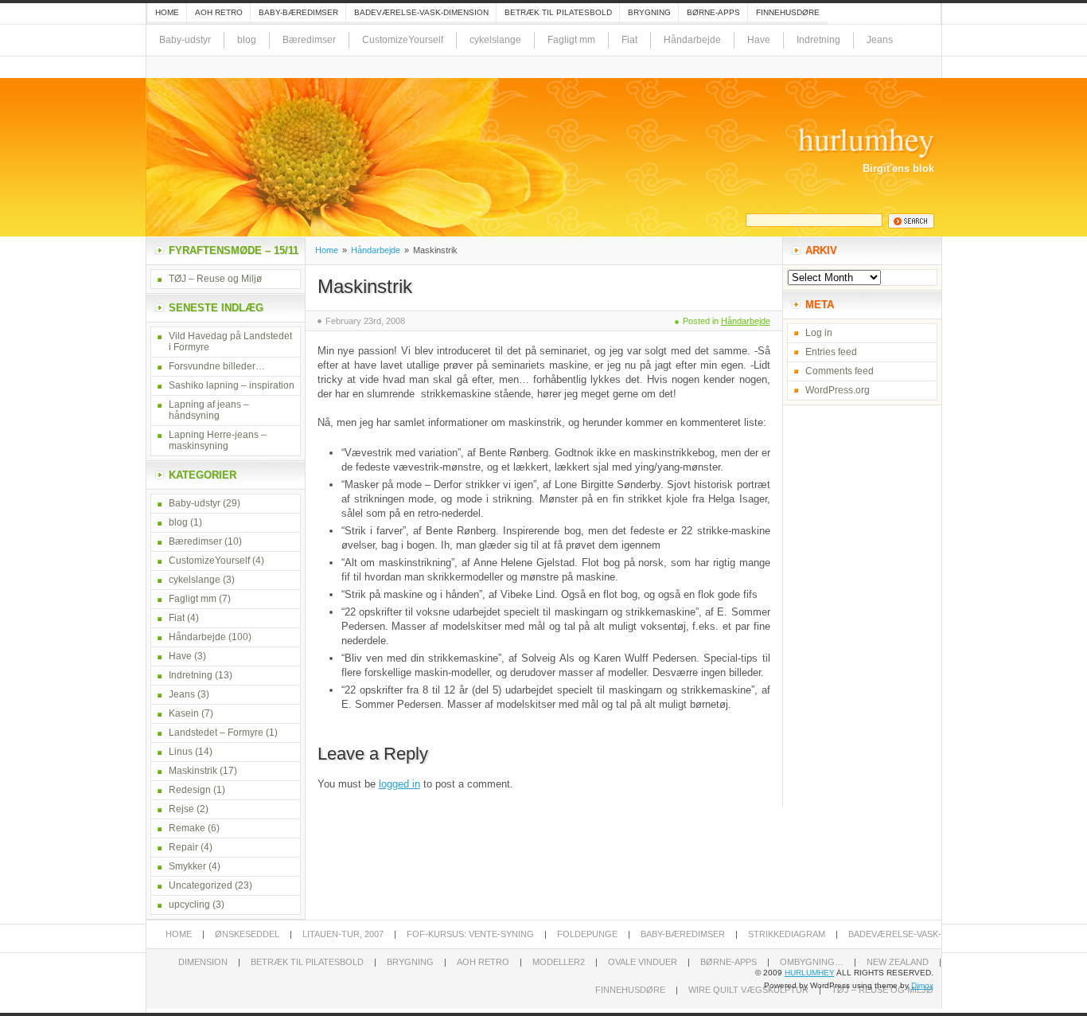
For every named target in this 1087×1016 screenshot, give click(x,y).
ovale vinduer (642, 962)
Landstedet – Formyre (216, 732)
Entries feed (831, 352)
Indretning (818, 39)
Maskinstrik (365, 286)
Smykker (187, 866)
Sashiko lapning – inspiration (231, 385)
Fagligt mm (571, 39)
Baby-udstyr (185, 39)
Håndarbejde (692, 39)
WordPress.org (837, 390)
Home (167, 12)
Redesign (190, 789)
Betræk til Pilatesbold (558, 12)
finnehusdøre (788, 12)
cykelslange (495, 39)
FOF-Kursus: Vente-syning (470, 934)
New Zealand (898, 962)
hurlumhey (866, 138)
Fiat (629, 39)
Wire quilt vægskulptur (748, 990)
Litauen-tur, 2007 (343, 934)
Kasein (184, 713)
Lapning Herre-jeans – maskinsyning (218, 440)
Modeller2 (558, 962)
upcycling (189, 904)
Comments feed (839, 371)
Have (758, 39)
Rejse (181, 809)
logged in (399, 784)
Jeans (880, 39)
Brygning (649, 12)
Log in (818, 332)
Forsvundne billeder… (217, 366)
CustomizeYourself (402, 39)
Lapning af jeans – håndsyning (209, 410)
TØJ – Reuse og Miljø (215, 278)
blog (246, 39)
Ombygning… (811, 962)
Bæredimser (309, 39)
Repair (183, 847)
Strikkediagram (786, 934)
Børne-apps (713, 12)
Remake (187, 828)
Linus (181, 751)
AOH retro (219, 12)
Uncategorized (200, 885)
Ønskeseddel (247, 934)
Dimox (922, 985)
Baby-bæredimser (298, 12)
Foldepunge (587, 934)
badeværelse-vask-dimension (421, 12)
